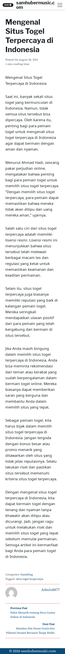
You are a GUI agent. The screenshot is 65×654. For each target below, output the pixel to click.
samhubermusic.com (38, 651)
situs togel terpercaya (29, 579)
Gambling (26, 574)
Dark (8, 5)
